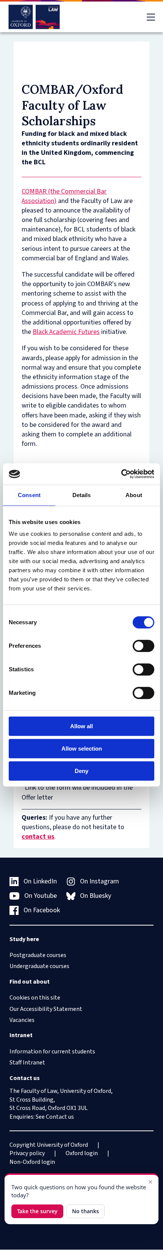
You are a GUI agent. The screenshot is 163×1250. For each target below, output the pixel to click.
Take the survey (37, 1211)
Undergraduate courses (39, 966)
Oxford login (82, 1153)
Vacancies (21, 1020)
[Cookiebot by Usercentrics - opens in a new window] (121, 474)
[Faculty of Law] (34, 17)
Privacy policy (27, 1153)
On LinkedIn (40, 881)
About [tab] (133, 495)
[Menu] (151, 17)
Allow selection (81, 748)
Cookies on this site (34, 997)
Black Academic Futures (66, 332)
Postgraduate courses (37, 955)
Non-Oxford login (32, 1162)
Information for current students (52, 1051)
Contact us (60, 1117)
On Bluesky (95, 896)
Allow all (81, 726)
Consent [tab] (29, 495)
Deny (81, 771)
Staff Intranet (27, 1062)
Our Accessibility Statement (45, 1009)
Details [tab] (81, 495)
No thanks (85, 1211)
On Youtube (40, 896)
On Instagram (99, 881)
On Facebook (42, 910)
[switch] (143, 646)
